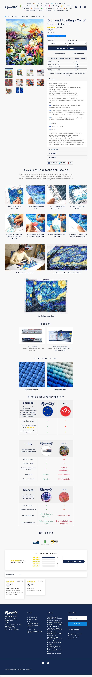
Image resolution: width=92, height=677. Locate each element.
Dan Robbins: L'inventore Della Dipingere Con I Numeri (54, 637)
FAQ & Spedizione (32, 623)
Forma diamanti (72, 40)
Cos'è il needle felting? (54, 653)
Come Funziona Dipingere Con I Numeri (54, 632)
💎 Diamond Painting (11, 16)
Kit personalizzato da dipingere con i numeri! (54, 621)
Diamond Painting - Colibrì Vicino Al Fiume (32, 16)
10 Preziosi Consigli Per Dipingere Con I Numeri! (54, 628)
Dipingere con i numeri (75, 634)
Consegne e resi (32, 619)
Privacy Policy (31, 629)
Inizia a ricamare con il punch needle (54, 647)
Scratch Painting (73, 638)
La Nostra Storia (32, 617)
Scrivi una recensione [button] (74, 561)
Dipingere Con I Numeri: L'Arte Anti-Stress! (54, 625)
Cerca (29, 621)
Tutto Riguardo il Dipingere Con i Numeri (54, 617)
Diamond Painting (73, 636)
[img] (10, 582)
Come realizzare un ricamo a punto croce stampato (54, 642)
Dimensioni (51, 40)
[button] (51, 27)
